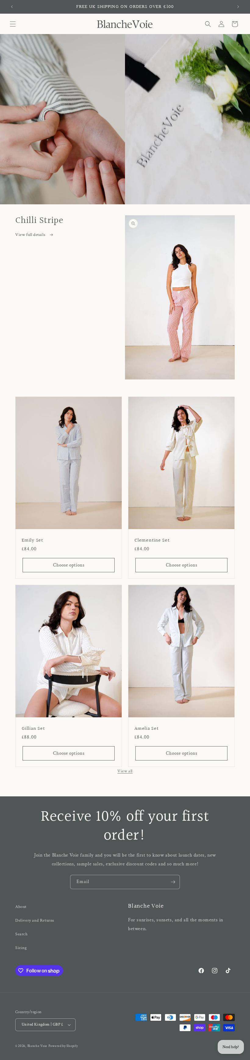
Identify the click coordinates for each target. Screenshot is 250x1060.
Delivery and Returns (34, 920)
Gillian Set (33, 729)
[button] (13, 24)
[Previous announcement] (12, 6)
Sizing (21, 948)
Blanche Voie (37, 1046)
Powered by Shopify (63, 1046)
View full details (30, 234)
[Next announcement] (238, 6)
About (21, 906)
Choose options (68, 565)
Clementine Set (152, 540)
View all (125, 771)
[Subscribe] (173, 882)
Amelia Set (146, 729)
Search (21, 934)
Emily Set (32, 540)
